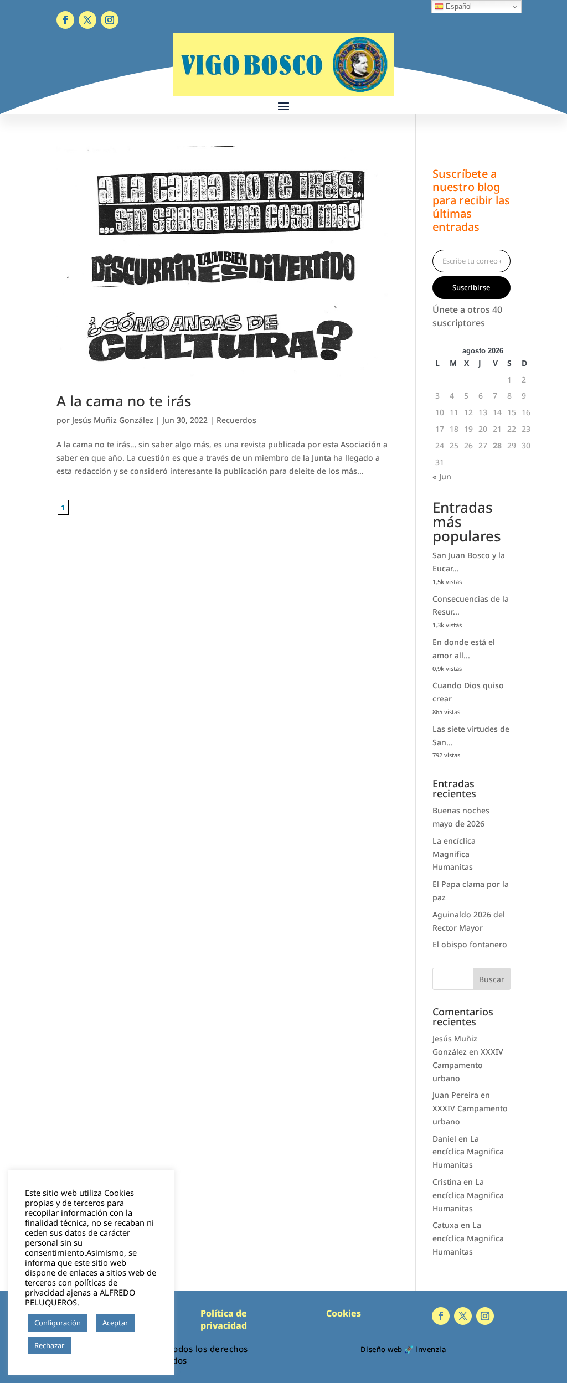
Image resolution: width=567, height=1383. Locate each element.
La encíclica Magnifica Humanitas (454, 854)
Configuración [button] (57, 1323)
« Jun (441, 476)
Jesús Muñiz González (112, 420)
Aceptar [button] (115, 1323)
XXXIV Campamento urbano (467, 1064)
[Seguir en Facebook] (65, 20)
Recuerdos (236, 420)
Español (458, 6)
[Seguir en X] (87, 20)
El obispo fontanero (469, 944)
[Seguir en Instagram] (109, 20)
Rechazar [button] (49, 1345)
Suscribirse (471, 287)
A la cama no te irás (124, 401)
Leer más (91, 1346)
